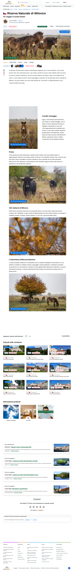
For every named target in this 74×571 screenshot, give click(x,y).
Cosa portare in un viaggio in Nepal (47, 550)
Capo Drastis (58, 557)
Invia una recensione (42, 26)
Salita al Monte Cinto (31, 555)
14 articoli (16, 22)
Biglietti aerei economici (57, 6)
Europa (4, 357)
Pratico (29, 6)
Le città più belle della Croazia (7, 553)
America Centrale (21, 559)
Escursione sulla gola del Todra (32, 558)
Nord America (20, 557)
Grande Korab (59, 547)
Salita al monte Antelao (31, 562)
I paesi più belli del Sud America (7, 559)
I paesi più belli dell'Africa (8, 547)
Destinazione (6, 6)
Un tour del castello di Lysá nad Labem (34, 359)
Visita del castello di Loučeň (9, 393)
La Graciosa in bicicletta (32, 550)
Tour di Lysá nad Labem (8, 359)
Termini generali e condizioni (24, 568)
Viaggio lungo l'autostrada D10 (33, 393)
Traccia (20, 20)
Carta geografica (48, 6)
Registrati (27, 519)
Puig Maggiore (59, 559)
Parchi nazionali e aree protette (62, 26)
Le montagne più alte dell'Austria (7, 562)
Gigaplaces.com (9, 2)
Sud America (20, 553)
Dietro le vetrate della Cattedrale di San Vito (31, 553)
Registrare (58, 2)
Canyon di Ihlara (59, 555)
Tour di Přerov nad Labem (32, 376)
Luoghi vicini (35, 6)
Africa (19, 547)
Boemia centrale (10, 357)
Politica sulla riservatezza (35, 568)
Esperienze (23, 6)
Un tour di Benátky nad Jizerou (56, 359)
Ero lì (5, 26)
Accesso (54, 2)
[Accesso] (26, 336)
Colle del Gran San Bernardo (62, 553)
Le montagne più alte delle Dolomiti (8, 550)
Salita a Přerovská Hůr (8, 376)
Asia (18, 549)
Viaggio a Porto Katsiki (31, 560)
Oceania (19, 555)
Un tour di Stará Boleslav (54, 393)
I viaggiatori (47, 2)
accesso (34, 519)
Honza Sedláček (17, 146)
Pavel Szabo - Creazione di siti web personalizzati (50, 568)
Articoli (12, 6)
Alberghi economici (67, 6)
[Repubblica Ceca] (7, 357)
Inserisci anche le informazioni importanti (46, 411)
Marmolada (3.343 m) (60, 551)
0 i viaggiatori (40, 510)
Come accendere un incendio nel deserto (47, 559)
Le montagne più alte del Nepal (8, 556)
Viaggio (51, 26)
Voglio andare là (12, 26)
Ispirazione (17, 6)
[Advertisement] (40, 95)
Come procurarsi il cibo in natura (47, 553)
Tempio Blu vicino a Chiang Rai (32, 548)
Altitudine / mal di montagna (47, 547)
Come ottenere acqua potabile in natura (46, 556)
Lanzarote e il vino (45, 561)
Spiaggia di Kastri (59, 549)
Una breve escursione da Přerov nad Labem (59, 376)
